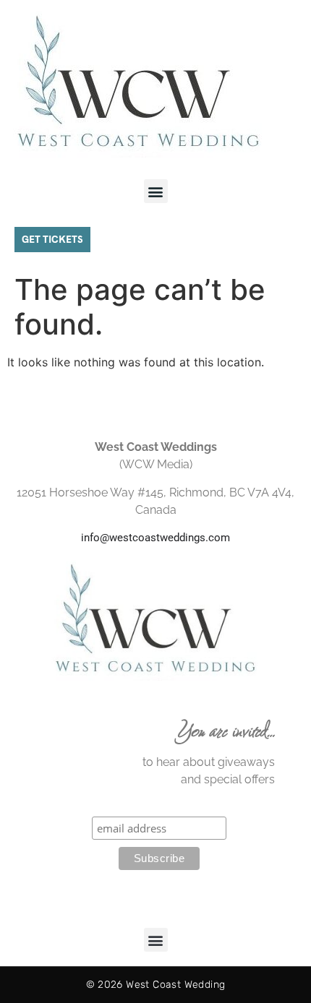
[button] (156, 191)
